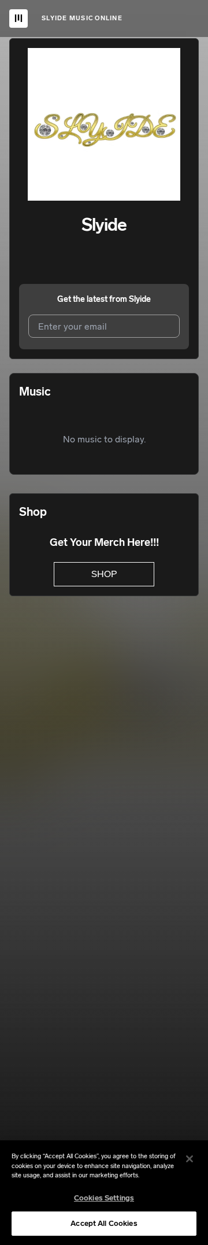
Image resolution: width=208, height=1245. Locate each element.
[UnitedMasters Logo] (18, 18)
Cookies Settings (104, 1198)
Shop (104, 573)
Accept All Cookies (103, 1223)
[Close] (189, 1159)
